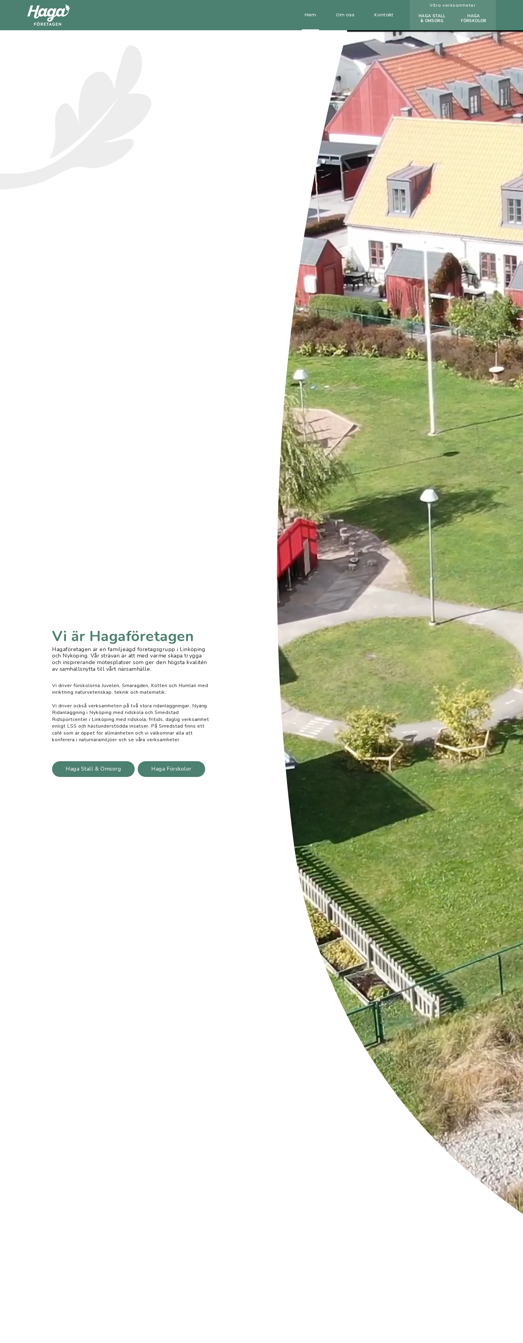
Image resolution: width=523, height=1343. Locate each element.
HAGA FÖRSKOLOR (473, 18)
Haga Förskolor (171, 768)
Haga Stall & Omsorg (93, 768)
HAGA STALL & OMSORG (432, 18)
